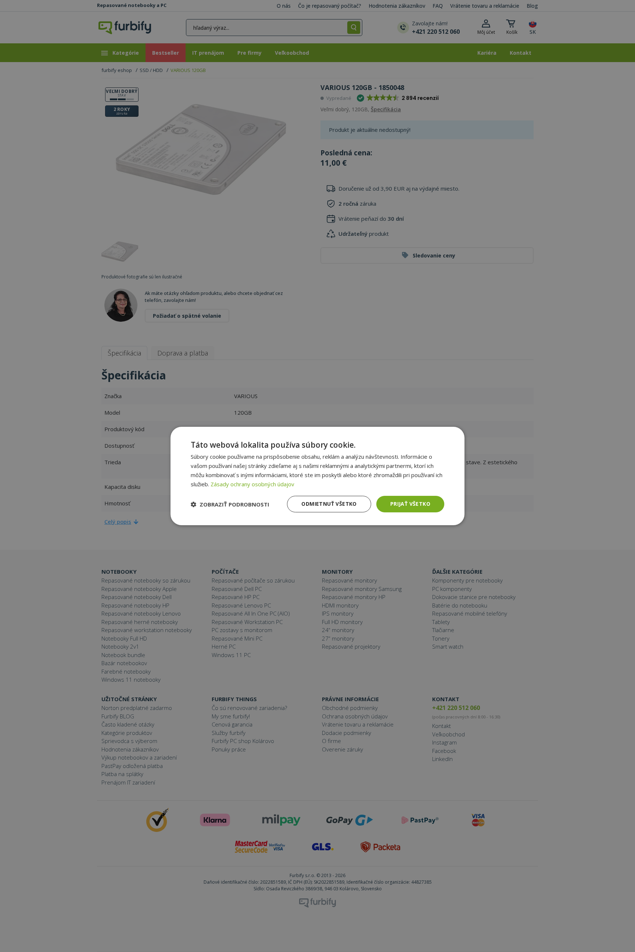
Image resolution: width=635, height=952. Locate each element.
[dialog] (317, 476)
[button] (230, 504)
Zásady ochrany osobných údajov (252, 484)
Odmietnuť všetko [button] (328, 503)
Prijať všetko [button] (410, 503)
